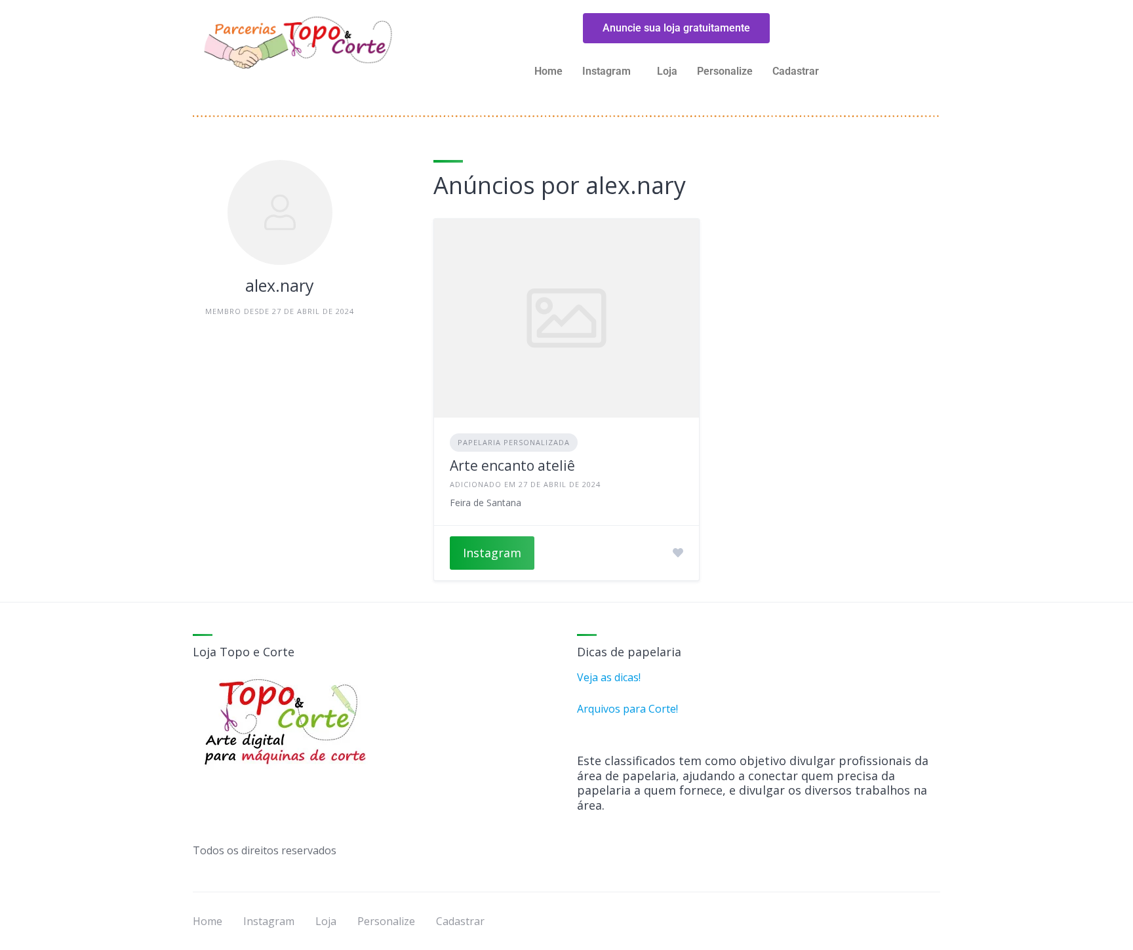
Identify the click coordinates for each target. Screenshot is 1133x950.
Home (548, 71)
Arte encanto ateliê (512, 465)
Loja (667, 71)
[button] (609, 71)
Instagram (492, 553)
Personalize (725, 71)
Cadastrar (795, 71)
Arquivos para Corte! (627, 709)
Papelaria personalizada (514, 442)
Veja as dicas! (609, 677)
